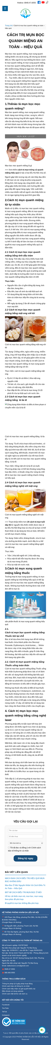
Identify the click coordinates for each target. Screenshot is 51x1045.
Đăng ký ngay (25, 858)
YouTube (5, 1008)
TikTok (4, 1012)
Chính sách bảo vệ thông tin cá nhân (16, 986)
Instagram (6, 1015)
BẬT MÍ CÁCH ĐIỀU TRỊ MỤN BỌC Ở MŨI (23, 892)
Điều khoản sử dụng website (12, 991)
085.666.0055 (10, 973)
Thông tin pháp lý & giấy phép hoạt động (17, 984)
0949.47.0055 (30, 3)
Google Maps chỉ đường (12, 922)
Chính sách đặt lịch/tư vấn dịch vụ (14, 994)
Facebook (5, 1005)
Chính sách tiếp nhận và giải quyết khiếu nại (18, 989)
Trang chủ (9, 25)
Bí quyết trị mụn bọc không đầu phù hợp (22, 903)
